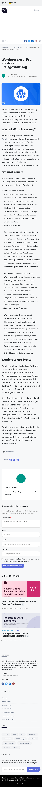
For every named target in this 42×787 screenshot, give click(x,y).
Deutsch (13, 3)
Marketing (33, 739)
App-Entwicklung (24, 743)
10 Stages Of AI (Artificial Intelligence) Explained (15, 634)
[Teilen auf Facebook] (10, 460)
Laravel (6, 734)
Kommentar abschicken (12, 566)
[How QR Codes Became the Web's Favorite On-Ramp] (21, 589)
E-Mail (4, 540)
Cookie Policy (21, 780)
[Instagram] (36, 41)
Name (4, 530)
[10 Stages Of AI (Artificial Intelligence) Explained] (21, 620)
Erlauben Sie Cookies (21, 784)
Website (4, 549)
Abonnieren (33, 769)
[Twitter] (29, 41)
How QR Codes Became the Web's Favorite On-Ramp (19, 603)
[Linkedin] (32, 41)
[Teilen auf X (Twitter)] (14, 460)
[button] (5, 41)
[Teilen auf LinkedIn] (18, 460)
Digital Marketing (9, 743)
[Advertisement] (21, 26)
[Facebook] (25, 41)
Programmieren (17, 47)
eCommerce (7, 739)
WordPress (6, 139)
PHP (14, 734)
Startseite (5, 47)
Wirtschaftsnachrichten (11, 747)
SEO (22, 734)
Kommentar (6, 518)
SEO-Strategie (20, 739)
